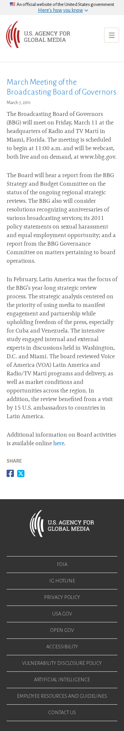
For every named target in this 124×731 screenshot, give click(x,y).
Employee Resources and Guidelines (62, 696)
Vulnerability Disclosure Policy (62, 663)
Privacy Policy (62, 597)
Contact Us (62, 712)
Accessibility (62, 646)
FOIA (62, 564)
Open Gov (62, 630)
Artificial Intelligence (62, 679)
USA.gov (62, 613)
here (58, 444)
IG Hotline (62, 580)
